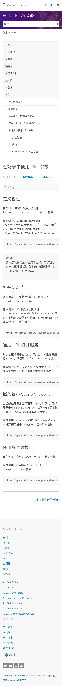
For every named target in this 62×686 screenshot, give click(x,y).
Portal (6, 542)
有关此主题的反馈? (47, 500)
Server (6, 547)
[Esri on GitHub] (16, 665)
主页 (5, 537)
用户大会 (8, 642)
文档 (5, 568)
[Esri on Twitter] (5, 665)
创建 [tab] (9, 59)
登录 (56, 5)
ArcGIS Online (11, 582)
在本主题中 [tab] (10, 187)
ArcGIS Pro (9, 587)
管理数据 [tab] (12, 73)
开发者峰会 (9, 648)
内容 (14, 144)
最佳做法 (17, 137)
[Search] (46, 5)
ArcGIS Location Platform (17, 597)
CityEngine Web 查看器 (25, 151)
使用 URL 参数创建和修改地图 (24, 123)
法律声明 (21, 680)
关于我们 (8, 627)
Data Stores (9, 553)
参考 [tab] (9, 94)
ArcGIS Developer (13, 603)
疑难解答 (13, 109)
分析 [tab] (9, 80)
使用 (5, 32)
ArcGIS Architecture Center (18, 613)
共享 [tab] (9, 66)
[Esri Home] (9, 654)
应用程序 (8, 563)
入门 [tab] (9, 44)
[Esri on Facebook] (10, 665)
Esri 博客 (8, 637)
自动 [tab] (9, 87)
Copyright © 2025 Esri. (14, 675)
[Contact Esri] (21, 665)
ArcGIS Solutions (12, 608)
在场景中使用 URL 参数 (20, 130)
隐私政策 (52, 675)
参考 (13, 32)
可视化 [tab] (11, 52)
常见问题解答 (15, 101)
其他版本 (28, 176)
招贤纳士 (8, 632)
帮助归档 (46, 176)
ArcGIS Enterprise (18, 5)
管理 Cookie (9, 680)
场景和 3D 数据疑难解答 (21, 116)
